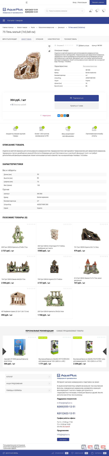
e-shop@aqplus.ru (64, 403)
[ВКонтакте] (58, 115)
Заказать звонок (98, 2)
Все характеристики (90, 66)
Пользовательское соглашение (14, 445)
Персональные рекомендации (40, 331)
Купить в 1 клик (76, 106)
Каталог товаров (15, 20)
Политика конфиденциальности (14, 447)
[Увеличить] (27, 66)
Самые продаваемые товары (69, 331)
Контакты (63, 439)
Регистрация (82, 2)
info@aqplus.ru (63, 434)
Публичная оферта (9, 448)
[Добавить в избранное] (49, 46)
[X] (67, 115)
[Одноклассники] (61, 115)
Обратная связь (11, 453)
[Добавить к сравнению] (49, 51)
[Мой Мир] (64, 115)
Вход (74, 2)
